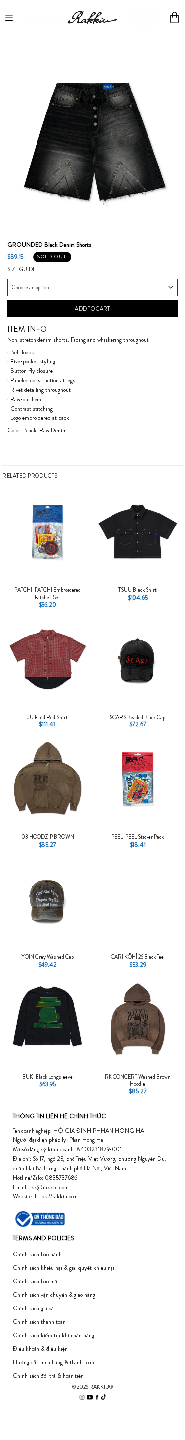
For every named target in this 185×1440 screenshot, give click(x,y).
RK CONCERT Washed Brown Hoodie (138, 1080)
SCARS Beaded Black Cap (137, 717)
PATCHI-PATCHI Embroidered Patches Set (47, 593)
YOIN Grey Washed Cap (47, 956)
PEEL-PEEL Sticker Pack (137, 836)
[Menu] (10, 17)
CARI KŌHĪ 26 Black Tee (137, 956)
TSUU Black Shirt (137, 589)
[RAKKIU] (92, 17)
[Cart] (174, 17)
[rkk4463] (92, 138)
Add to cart (92, 308)
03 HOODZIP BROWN (47, 836)
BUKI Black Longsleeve (47, 1076)
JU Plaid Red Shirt (47, 717)
